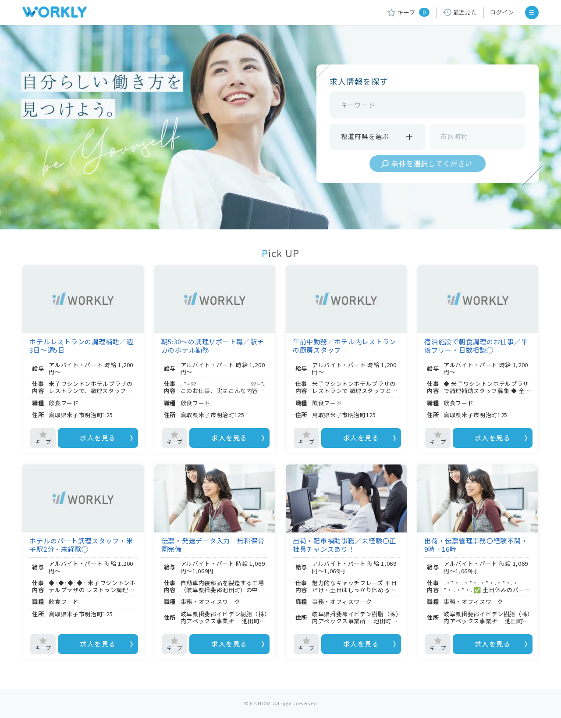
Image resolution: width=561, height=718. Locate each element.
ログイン (502, 12)
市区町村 (454, 136)
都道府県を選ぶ (365, 136)
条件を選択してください (431, 163)
